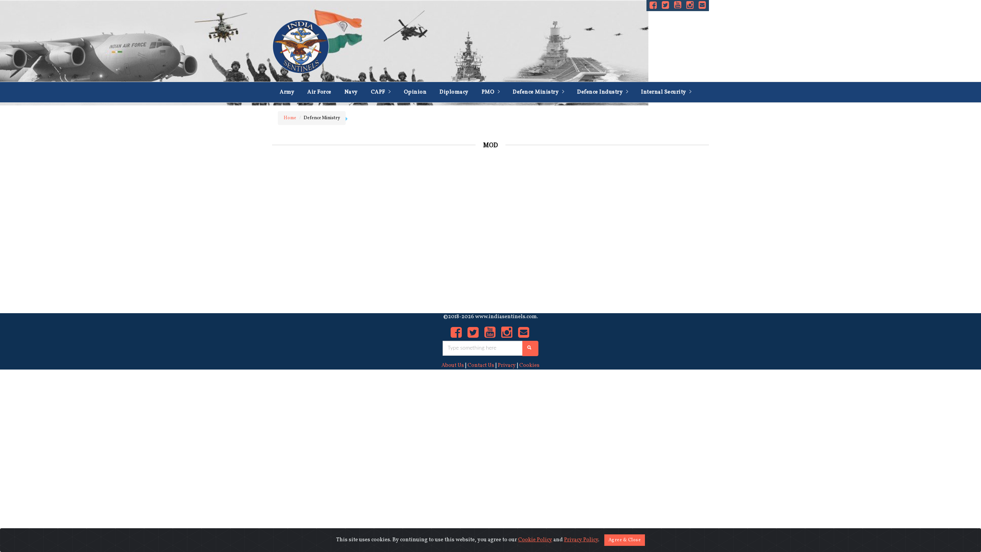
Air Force (319, 92)
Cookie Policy (535, 540)
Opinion (415, 92)
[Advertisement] (646, 225)
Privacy (507, 365)
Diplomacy (454, 92)
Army (287, 92)
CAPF (379, 92)
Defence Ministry (536, 92)
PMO (489, 92)
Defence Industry (600, 92)
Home (290, 118)
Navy (351, 92)
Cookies (529, 365)
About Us (452, 365)
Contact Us (481, 365)
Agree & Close (625, 540)
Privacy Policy (581, 540)
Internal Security (664, 92)
